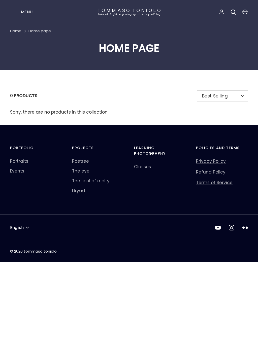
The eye (80, 171)
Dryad (78, 191)
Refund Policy (210, 172)
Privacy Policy (211, 161)
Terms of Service (214, 183)
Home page (39, 30)
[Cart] (244, 12)
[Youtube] (217, 227)
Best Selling (215, 96)
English (17, 227)
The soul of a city (91, 181)
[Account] (221, 12)
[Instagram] (231, 227)
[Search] (233, 12)
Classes (142, 167)
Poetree (80, 161)
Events (17, 171)
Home (15, 30)
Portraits (19, 161)
